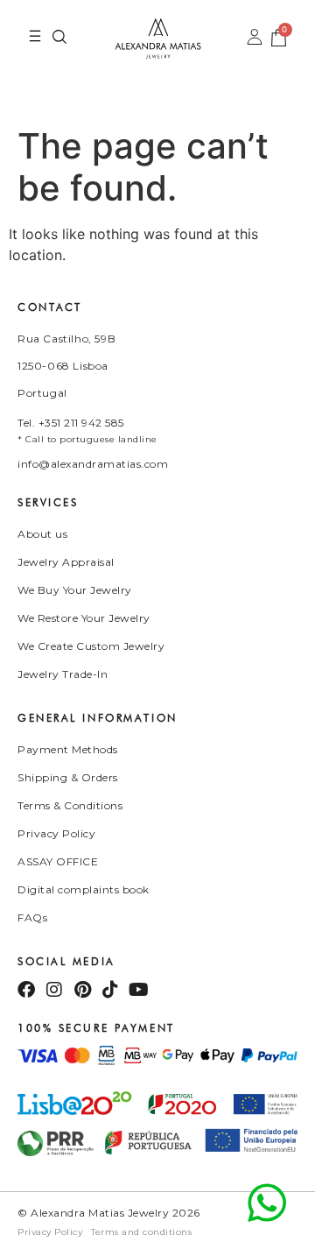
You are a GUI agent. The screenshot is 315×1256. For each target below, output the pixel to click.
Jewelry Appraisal (66, 561)
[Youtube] (138, 989)
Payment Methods (68, 749)
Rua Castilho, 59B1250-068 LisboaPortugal (67, 365)
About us (42, 533)
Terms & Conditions (70, 805)
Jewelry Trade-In (63, 674)
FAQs (32, 917)
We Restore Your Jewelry (84, 617)
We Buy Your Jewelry (75, 589)
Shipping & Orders (68, 777)
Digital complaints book (84, 889)
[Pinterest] (82, 989)
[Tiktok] (110, 989)
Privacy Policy (56, 833)
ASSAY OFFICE (58, 861)
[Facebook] (26, 989)
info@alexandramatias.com (93, 463)
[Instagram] (54, 989)
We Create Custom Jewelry (91, 646)
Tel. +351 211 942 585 (71, 422)
